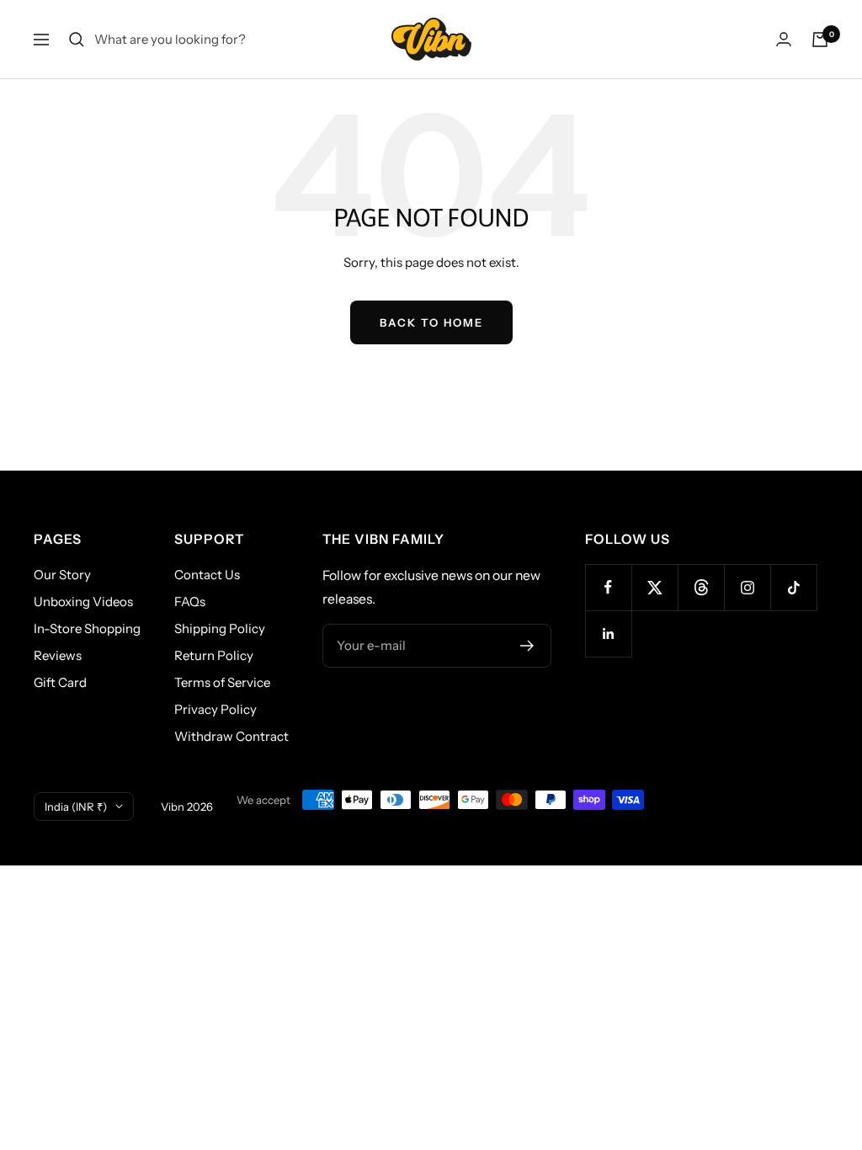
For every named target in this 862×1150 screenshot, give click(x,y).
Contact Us (207, 575)
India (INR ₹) (76, 806)
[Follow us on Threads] (701, 587)
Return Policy (213, 655)
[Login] (783, 39)
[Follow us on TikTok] (793, 587)
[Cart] (819, 39)
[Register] (527, 646)
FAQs (189, 602)
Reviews (58, 655)
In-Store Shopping (87, 628)
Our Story (62, 575)
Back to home (431, 322)
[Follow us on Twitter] (654, 587)
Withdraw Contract (231, 736)
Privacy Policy (215, 709)
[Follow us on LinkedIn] (608, 633)
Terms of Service (222, 682)
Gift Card (60, 682)
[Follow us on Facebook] (608, 587)
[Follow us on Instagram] (747, 587)
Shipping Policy (219, 628)
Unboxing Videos (83, 602)
